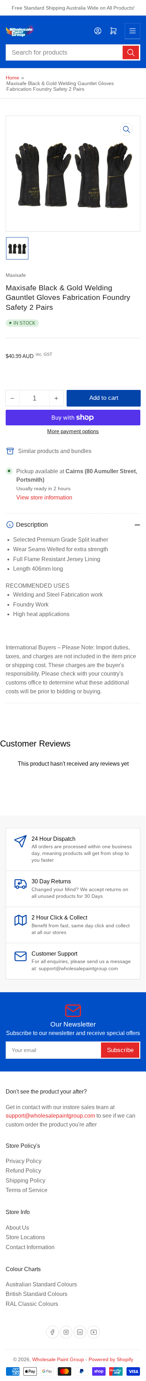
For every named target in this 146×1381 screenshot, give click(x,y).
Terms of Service (26, 1190)
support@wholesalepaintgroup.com (50, 1116)
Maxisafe (16, 275)
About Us (17, 1228)
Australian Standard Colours (41, 1284)
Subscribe (120, 1050)
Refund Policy (23, 1171)
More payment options (73, 431)
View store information (44, 497)
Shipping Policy (25, 1181)
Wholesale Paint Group (58, 1359)
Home (12, 77)
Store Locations (25, 1237)
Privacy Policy (23, 1161)
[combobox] (73, 52)
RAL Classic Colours (32, 1304)
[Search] (131, 52)
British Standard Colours (36, 1294)
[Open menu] (132, 31)
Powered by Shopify (111, 1359)
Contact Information (30, 1247)
